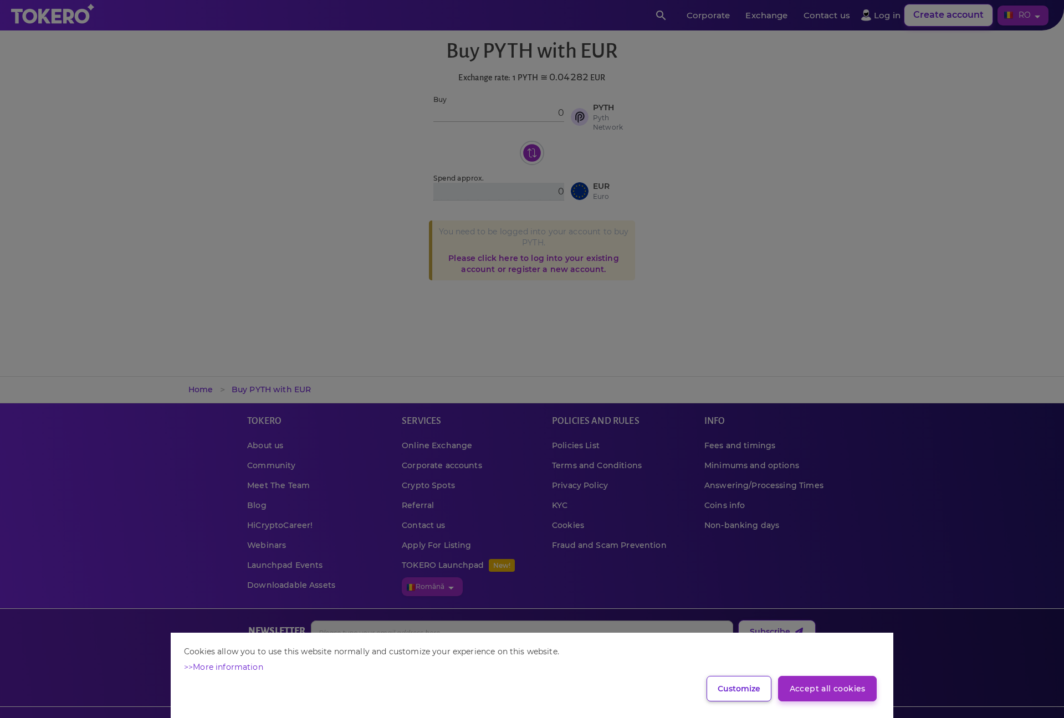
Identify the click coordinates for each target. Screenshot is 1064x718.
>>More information (223, 667)
